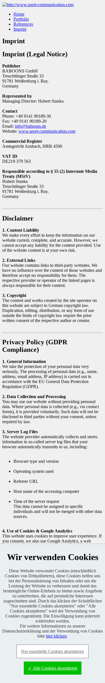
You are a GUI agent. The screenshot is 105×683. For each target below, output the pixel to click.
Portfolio (21, 19)
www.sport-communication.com (46, 131)
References (23, 24)
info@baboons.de (30, 126)
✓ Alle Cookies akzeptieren (52, 668)
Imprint (19, 29)
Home (18, 14)
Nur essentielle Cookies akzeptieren (52, 651)
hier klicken (56, 636)
